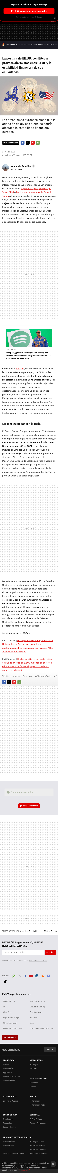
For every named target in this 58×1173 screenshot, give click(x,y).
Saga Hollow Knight (11, 1017)
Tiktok (5, 981)
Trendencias (8, 1119)
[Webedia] (11, 1051)
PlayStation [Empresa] (12, 1028)
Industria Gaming (37, 1006)
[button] (22, 166)
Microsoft (34, 1017)
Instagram (37, 975)
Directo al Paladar (10, 1101)
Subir (47, 1049)
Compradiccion (9, 1127)
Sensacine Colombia (38, 1149)
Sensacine (34, 1082)
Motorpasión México (38, 1153)
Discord (48, 975)
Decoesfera (7, 1123)
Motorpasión (35, 1101)
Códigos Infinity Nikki (31, 931)
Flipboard (33, 143)
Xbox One (7, 1012)
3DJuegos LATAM (37, 1141)
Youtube (31, 975)
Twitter (28, 143)
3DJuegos (34, 1064)
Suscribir (50, 952)
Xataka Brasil (8, 1145)
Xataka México (9, 1141)
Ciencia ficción (37, 44)
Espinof (33, 1086)
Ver (30, 806)
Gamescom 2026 (13, 44)
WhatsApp (14, 975)
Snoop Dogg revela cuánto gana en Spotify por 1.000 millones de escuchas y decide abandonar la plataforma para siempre (29, 355)
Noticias (16, 676)
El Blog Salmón (36, 1119)
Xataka (6, 1064)
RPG (25, 44)
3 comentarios (12, 142)
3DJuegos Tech (44, 676)
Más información (24, 1170)
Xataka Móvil (8, 1068)
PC (4, 1006)
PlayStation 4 (35, 1012)
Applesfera (7, 1072)
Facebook (22, 143)
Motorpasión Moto (37, 1105)
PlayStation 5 (9, 1001)
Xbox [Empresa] (10, 1023)
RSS (42, 975)
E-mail (38, 143)
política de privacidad (38, 960)
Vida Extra (34, 1068)
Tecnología (27, 676)
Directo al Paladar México (13, 1153)
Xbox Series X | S (37, 1001)
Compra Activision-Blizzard (42, 1028)
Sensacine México (37, 1145)
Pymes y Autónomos (38, 1123)
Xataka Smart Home (11, 1076)
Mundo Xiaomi (9, 1080)
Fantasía (50, 44)
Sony (32, 1023)
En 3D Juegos (11, 349)
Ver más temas (10, 1037)
